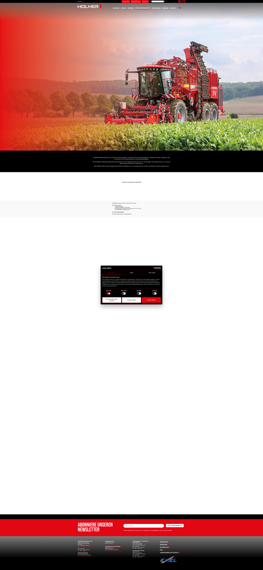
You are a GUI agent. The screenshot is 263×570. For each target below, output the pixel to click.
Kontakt (173, 8)
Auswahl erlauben (131, 300)
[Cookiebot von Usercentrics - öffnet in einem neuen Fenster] (155, 268)
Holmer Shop (125, 1)
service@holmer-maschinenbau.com (86, 555)
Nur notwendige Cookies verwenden (112, 300)
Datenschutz (164, 547)
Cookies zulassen (151, 300)
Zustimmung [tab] (111, 272)
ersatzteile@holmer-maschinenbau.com (114, 550)
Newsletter (145, 1)
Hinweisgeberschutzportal (169, 552)
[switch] (124, 293)
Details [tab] (131, 272)
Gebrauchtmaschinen (142, 8)
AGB (161, 550)
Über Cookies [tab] (152, 272)
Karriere (165, 8)
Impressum (163, 544)
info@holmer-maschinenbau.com (85, 546)
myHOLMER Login (135, 1)
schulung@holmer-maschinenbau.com (114, 544)
